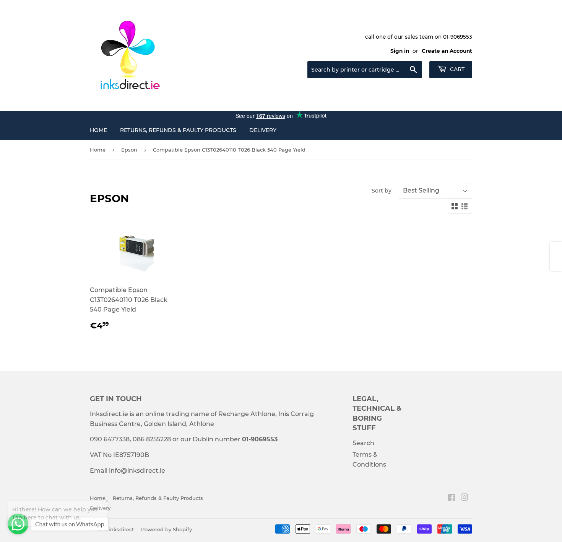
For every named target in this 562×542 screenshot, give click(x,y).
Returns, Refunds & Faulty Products (178, 130)
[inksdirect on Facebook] (451, 498)
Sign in (399, 51)
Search (363, 443)
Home (98, 130)
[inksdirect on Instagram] (464, 498)
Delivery (262, 130)
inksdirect (121, 529)
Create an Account (447, 51)
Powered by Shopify (166, 529)
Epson (129, 150)
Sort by (381, 190)
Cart (456, 69)
